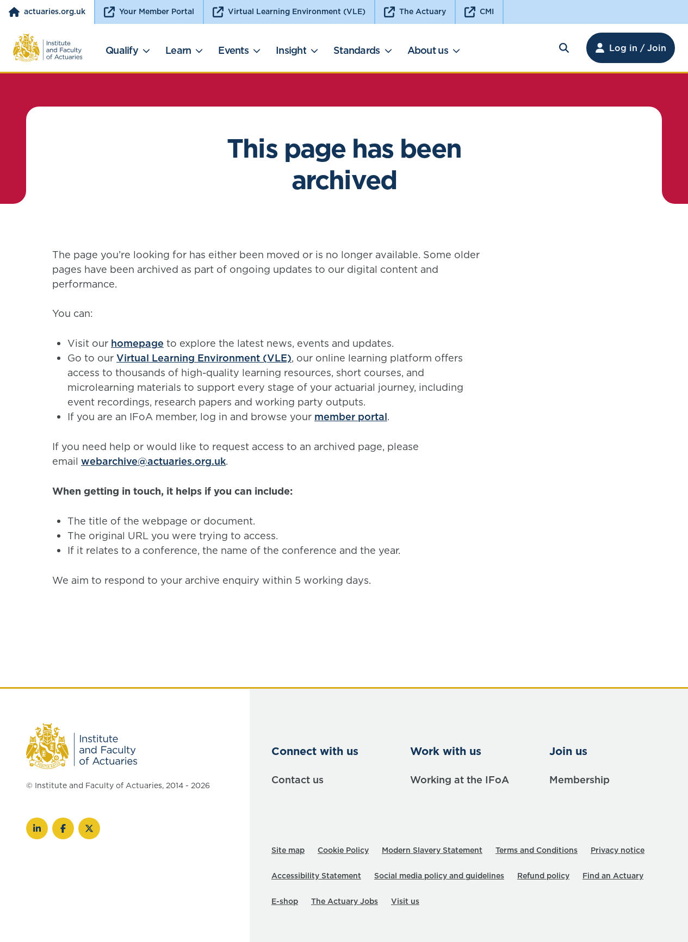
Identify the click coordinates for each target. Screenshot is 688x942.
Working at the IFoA (459, 780)
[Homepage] (48, 48)
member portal (350, 416)
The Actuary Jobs (344, 901)
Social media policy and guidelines (439, 875)
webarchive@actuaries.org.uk (153, 461)
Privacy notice (617, 850)
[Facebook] (63, 828)
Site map (288, 850)
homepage (137, 343)
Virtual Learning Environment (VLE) (204, 358)
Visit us (405, 901)
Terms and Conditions (536, 850)
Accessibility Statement (316, 875)
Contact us (297, 780)
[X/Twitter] (89, 828)
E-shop (284, 901)
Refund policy (543, 875)
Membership (579, 780)
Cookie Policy (343, 850)
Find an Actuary (612, 875)
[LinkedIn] (37, 828)
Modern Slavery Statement (432, 850)
